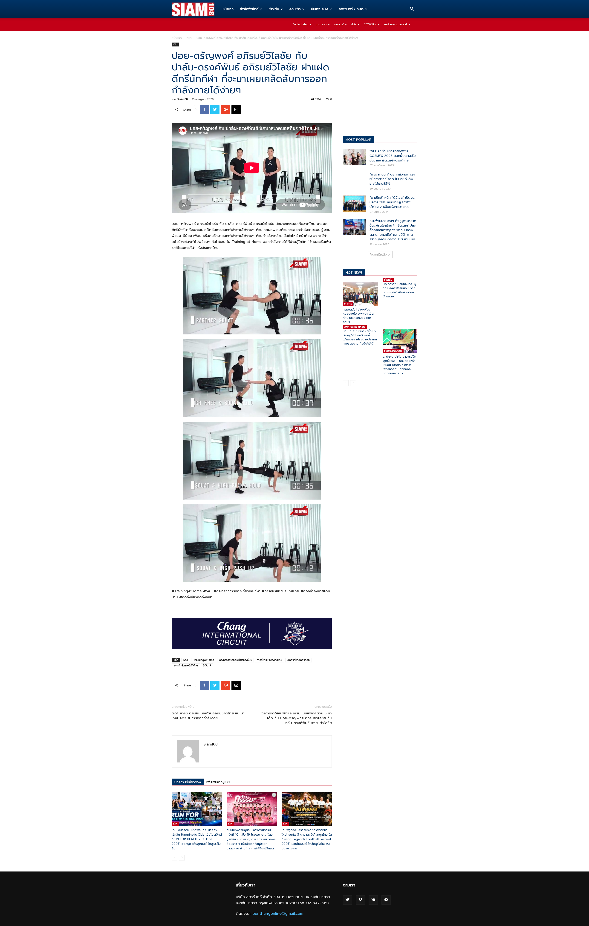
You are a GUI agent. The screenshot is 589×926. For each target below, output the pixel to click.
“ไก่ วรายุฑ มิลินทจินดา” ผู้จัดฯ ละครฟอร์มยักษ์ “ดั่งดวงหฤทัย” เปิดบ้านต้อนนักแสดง (399, 290)
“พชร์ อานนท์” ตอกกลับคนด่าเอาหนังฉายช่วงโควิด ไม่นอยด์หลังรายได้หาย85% (392, 179)
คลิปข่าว (295, 9)
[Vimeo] (360, 900)
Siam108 (182, 99)
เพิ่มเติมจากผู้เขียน (218, 782)
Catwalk (370, 24)
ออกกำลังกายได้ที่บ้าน (186, 665)
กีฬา (353, 24)
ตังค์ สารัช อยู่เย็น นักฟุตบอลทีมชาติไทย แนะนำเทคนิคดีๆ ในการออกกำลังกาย (208, 716)
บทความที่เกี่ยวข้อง (187, 782)
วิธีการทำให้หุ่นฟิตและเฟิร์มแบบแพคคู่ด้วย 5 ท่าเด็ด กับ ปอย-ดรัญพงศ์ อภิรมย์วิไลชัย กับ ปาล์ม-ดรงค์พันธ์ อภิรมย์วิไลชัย (296, 718)
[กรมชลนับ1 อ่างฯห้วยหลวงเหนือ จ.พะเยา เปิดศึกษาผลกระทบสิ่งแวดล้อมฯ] (360, 294)
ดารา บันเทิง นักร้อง (354, 327)
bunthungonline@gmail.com (278, 913)
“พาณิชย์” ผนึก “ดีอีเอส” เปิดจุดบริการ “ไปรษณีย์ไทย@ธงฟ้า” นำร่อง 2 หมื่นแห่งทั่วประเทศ (392, 202)
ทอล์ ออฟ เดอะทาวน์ (395, 24)
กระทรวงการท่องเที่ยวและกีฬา (235, 660)
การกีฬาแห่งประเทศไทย (269, 660)
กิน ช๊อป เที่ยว (300, 24)
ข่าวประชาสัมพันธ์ (393, 351)
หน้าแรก (228, 9)
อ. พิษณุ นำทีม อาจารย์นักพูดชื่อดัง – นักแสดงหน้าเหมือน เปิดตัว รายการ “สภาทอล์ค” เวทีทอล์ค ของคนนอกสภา (399, 364)
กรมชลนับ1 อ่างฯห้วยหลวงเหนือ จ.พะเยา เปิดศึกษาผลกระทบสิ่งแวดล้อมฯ (358, 315)
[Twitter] (347, 900)
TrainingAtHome (203, 660)
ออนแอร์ (339, 24)
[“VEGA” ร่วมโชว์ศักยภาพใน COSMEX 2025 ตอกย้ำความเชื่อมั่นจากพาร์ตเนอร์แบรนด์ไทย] (354, 157)
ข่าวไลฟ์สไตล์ (249, 9)
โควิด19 (207, 665)
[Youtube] (386, 900)
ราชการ (348, 303)
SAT (185, 660)
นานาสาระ (321, 24)
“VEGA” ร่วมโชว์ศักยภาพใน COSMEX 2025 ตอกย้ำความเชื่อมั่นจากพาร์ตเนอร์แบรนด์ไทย (393, 156)
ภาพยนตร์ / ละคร (351, 9)
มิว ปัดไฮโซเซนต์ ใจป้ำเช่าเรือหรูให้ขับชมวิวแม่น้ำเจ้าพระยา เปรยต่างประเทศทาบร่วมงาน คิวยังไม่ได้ (360, 337)
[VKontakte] (373, 900)
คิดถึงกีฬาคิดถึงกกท (298, 660)
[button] (411, 9)
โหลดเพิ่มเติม (378, 255)
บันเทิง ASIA (319, 9)
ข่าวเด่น (274, 9)
